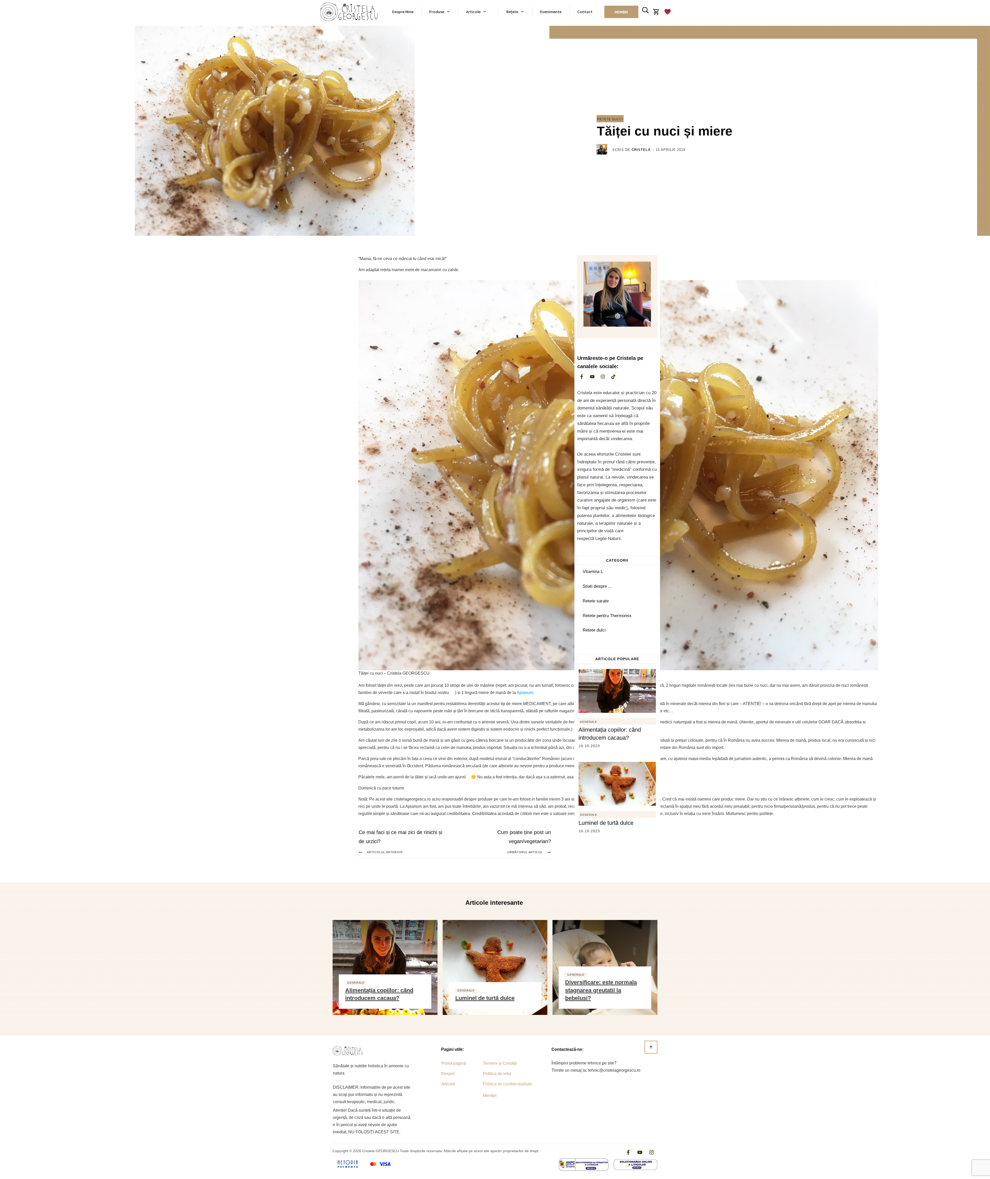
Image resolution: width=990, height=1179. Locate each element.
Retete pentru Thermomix (607, 615)
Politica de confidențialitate (507, 1084)
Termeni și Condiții (500, 1063)
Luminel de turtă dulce (606, 823)
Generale (588, 721)
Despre (448, 1073)
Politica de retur (497, 1073)
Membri (490, 1095)
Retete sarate (596, 601)
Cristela (641, 150)
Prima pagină (453, 1063)
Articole (448, 1084)
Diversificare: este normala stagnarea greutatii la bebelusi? (601, 990)
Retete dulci (610, 119)
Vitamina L (593, 571)
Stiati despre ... (597, 586)
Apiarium (525, 692)
